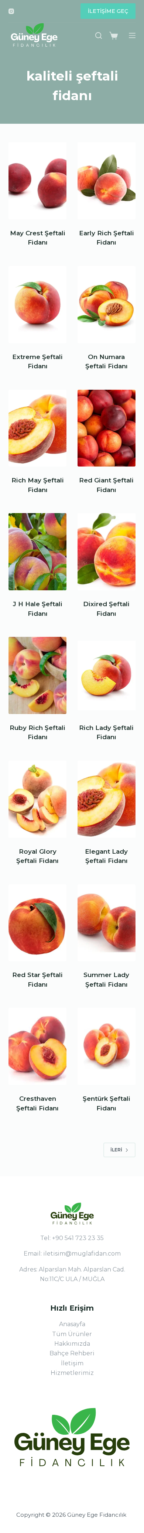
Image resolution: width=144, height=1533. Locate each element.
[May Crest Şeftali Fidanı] (37, 180)
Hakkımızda (72, 1343)
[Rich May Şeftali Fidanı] (37, 428)
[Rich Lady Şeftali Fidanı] (107, 675)
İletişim (72, 1363)
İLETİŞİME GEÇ (108, 11)
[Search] (98, 35)
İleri (116, 1150)
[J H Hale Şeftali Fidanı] (37, 551)
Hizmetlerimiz (72, 1372)
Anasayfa (72, 1324)
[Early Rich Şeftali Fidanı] (107, 180)
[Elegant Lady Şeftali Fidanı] (107, 799)
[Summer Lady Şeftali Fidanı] (107, 923)
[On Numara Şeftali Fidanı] (107, 304)
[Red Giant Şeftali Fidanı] (107, 428)
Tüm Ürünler (72, 1334)
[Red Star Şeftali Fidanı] (37, 923)
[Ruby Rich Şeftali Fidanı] (37, 675)
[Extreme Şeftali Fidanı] (37, 304)
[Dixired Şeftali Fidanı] (107, 551)
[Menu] (132, 35)
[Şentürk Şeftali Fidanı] (107, 1046)
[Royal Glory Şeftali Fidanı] (37, 799)
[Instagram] (11, 11)
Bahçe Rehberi (72, 1353)
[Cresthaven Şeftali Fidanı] (37, 1046)
